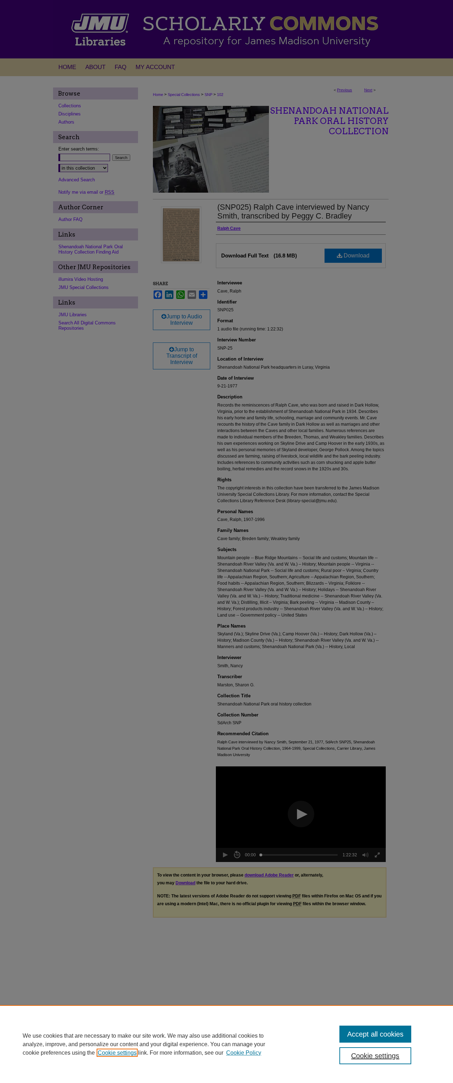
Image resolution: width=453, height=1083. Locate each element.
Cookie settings (117, 1053)
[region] (226, 1044)
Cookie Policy (243, 1053)
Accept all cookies (375, 1034)
